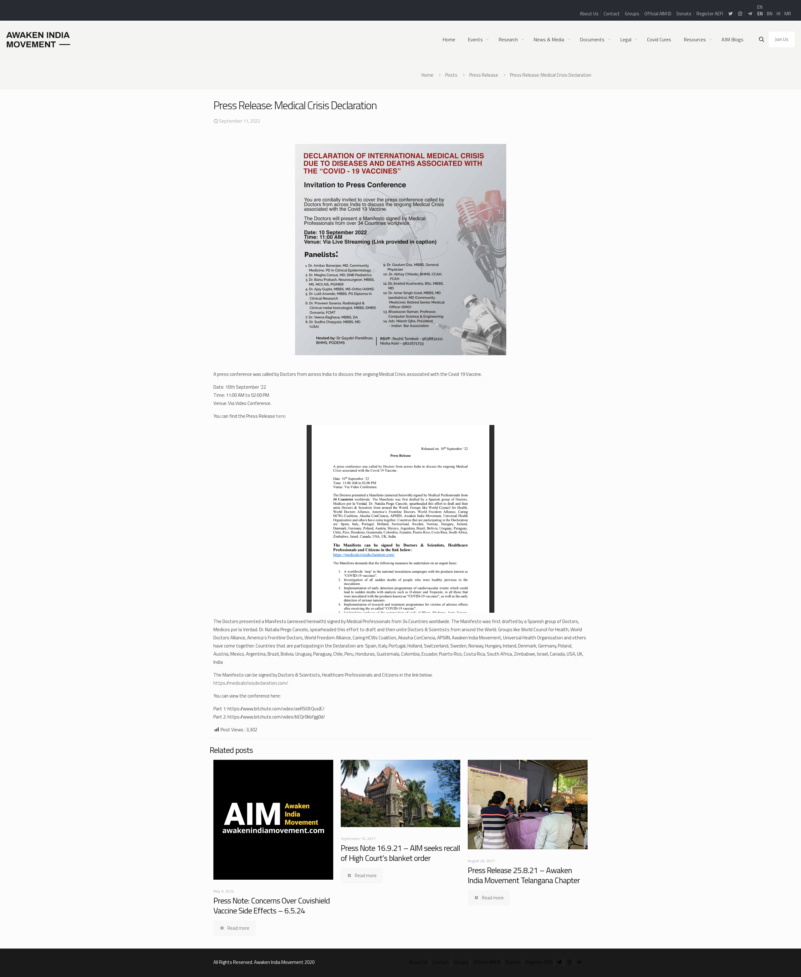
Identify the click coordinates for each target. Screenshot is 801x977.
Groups (632, 13)
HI (778, 13)
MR (787, 13)
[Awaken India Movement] (38, 39)
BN (770, 13)
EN (760, 7)
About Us (589, 13)
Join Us (781, 39)
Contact (612, 13)
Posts (451, 75)
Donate (683, 13)
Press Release (483, 75)
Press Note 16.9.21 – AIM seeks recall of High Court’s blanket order (400, 853)
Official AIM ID (657, 13)
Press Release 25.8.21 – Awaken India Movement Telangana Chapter (524, 875)
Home (427, 75)
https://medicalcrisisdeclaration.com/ (250, 683)
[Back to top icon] (771, 964)
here (280, 416)
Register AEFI (709, 13)
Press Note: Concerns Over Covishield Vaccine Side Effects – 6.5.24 (271, 905)
